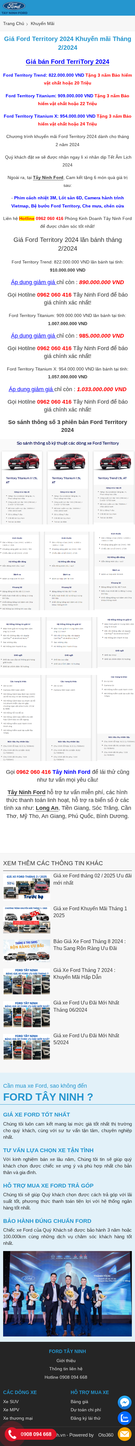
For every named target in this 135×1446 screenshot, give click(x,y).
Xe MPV (11, 1409)
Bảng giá (79, 1401)
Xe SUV (11, 1401)
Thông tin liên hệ (66, 1368)
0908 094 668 (36, 1434)
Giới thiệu (66, 1360)
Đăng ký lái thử (85, 1418)
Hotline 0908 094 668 (66, 1377)
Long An (47, 808)
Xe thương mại (18, 1418)
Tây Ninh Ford (48, 177)
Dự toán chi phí (86, 1409)
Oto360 (105, 1435)
